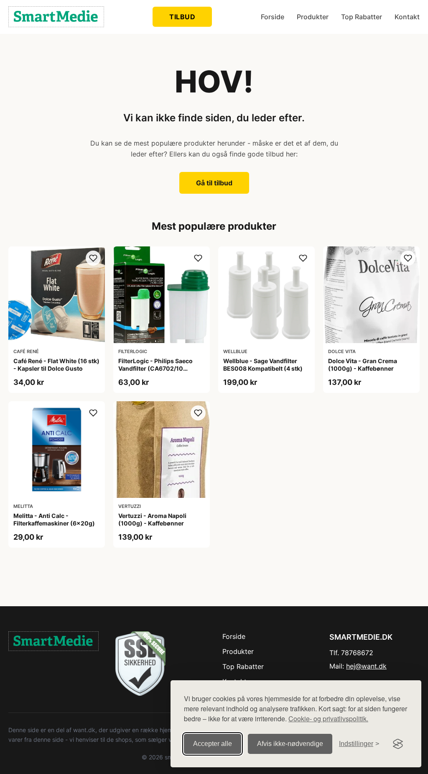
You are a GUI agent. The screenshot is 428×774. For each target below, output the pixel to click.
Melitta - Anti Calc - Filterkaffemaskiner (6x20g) (54, 519)
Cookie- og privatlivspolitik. (328, 718)
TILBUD (182, 17)
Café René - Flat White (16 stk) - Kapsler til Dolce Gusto (56, 364)
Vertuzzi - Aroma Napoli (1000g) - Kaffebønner (152, 519)
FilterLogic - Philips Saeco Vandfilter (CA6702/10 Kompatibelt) (155, 368)
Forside (272, 17)
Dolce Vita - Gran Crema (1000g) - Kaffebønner (362, 364)
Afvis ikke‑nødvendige (290, 743)
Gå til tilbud (214, 183)
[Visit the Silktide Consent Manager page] (398, 744)
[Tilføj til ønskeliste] (93, 258)
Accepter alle (212, 743)
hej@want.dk (366, 666)
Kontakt (407, 17)
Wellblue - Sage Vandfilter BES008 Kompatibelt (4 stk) (263, 364)
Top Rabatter (361, 17)
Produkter (313, 17)
